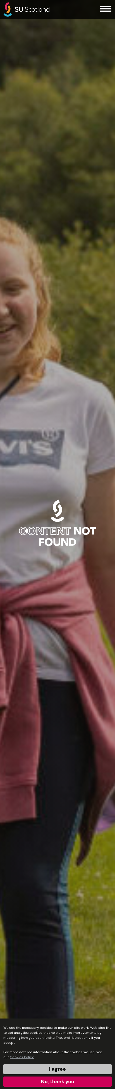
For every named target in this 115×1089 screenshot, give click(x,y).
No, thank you (57, 1081)
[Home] (26, 9)
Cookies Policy (22, 1057)
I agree (57, 1069)
